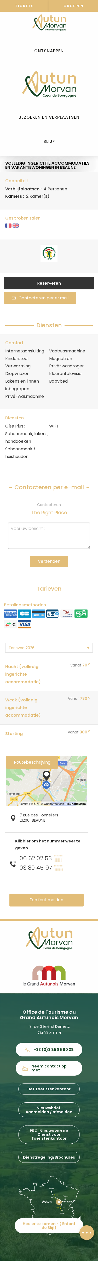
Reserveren (49, 283)
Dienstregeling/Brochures (49, 1157)
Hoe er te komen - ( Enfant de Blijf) (49, 1225)
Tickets (24, 5)
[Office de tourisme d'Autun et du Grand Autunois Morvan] (49, 84)
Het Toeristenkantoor (49, 1089)
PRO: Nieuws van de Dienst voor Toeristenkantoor (49, 1134)
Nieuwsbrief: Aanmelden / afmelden (49, 1109)
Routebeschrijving (32, 762)
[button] (49, 51)
